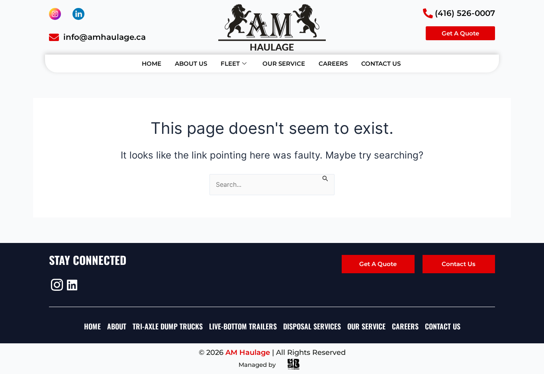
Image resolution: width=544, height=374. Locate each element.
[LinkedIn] (72, 285)
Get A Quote (378, 264)
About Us (191, 63)
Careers (333, 63)
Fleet (230, 63)
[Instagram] (56, 285)
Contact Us (381, 63)
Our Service (283, 63)
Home (151, 63)
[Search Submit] (325, 178)
